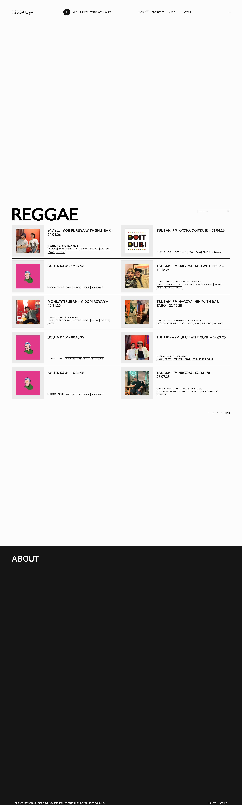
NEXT (227, 413)
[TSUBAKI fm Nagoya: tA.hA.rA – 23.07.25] (137, 383)
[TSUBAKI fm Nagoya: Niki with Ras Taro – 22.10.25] (137, 312)
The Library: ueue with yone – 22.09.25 (191, 337)
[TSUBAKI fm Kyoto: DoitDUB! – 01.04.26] (137, 241)
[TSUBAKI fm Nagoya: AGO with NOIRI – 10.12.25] (137, 276)
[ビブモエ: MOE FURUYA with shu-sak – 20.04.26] (28, 241)
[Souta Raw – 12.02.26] (28, 276)
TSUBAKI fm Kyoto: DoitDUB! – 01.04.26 (191, 230)
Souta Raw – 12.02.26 (66, 266)
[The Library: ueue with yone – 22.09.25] (137, 347)
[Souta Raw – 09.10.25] (28, 347)
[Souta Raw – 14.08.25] (28, 383)
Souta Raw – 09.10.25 (66, 337)
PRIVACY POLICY (98, 803)
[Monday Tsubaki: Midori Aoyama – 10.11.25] (28, 312)
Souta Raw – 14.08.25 (66, 373)
